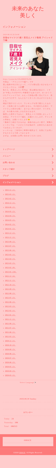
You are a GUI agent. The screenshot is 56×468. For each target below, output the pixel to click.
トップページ (9, 149)
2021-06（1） (10, 332)
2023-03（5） (10, 263)
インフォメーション (12, 182)
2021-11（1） (10, 319)
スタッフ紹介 (9, 169)
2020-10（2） (10, 345)
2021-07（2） (10, 328)
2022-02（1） (10, 311)
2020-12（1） (10, 341)
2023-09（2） (10, 242)
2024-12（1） (10, 203)
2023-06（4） (10, 250)
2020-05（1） (10, 367)
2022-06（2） (10, 302)
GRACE (22, 453)
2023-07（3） (10, 246)
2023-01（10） (11, 272)
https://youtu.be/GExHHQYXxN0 (17, 79)
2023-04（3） (10, 259)
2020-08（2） (10, 354)
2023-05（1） (10, 255)
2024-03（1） (10, 220)
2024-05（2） (10, 212)
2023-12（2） (10, 233)
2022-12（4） (10, 276)
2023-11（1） (10, 237)
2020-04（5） (10, 371)
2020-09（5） (10, 349)
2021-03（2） (10, 336)
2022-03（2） (10, 306)
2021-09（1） (10, 324)
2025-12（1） (10, 190)
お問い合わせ (9, 162)
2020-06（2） (10, 362)
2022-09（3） (10, 289)
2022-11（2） (10, 280)
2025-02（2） (10, 199)
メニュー (7, 156)
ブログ (6, 176)
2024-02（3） (10, 224)
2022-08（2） (10, 293)
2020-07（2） (10, 358)
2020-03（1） (10, 375)
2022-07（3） (10, 298)
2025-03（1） (10, 194)
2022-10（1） (10, 285)
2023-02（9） (10, 268)
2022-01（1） (10, 315)
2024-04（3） (10, 216)
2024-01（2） (10, 229)
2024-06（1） (10, 207)
